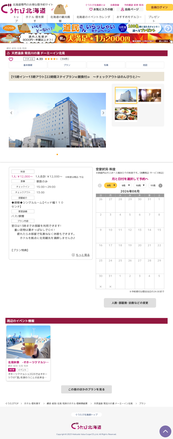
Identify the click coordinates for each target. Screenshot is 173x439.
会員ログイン (159, 7)
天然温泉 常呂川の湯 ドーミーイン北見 (38, 53)
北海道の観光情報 (60, 19)
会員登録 (114, 4)
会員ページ (132, 9)
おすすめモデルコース (129, 19)
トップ (16, 19)
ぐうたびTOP (11, 403)
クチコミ (29, 58)
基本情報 (27, 65)
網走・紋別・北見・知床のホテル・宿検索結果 (67, 403)
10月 (138, 185)
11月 (153, 185)
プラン (67, 65)
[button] (103, 113)
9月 (123, 185)
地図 (145, 65)
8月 (109, 185)
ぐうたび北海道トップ (86, 414)
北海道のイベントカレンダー (93, 19)
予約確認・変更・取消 (133, 4)
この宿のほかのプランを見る (86, 389)
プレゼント (154, 19)
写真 (106, 65)
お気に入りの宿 (103, 9)
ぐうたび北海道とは (95, 4)
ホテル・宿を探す (35, 19)
